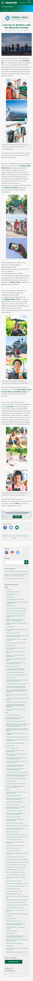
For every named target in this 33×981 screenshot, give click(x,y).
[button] (2, 2)
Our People (13, 10)
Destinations (5, 10)
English (29, 1)
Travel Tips (20, 10)
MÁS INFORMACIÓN (10, 970)
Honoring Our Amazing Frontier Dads (14, 578)
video (17, 503)
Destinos (8, 789)
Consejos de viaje (10, 745)
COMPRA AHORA (13, 961)
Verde (7, 712)
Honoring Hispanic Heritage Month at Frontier (16, 571)
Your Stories (27, 10)
